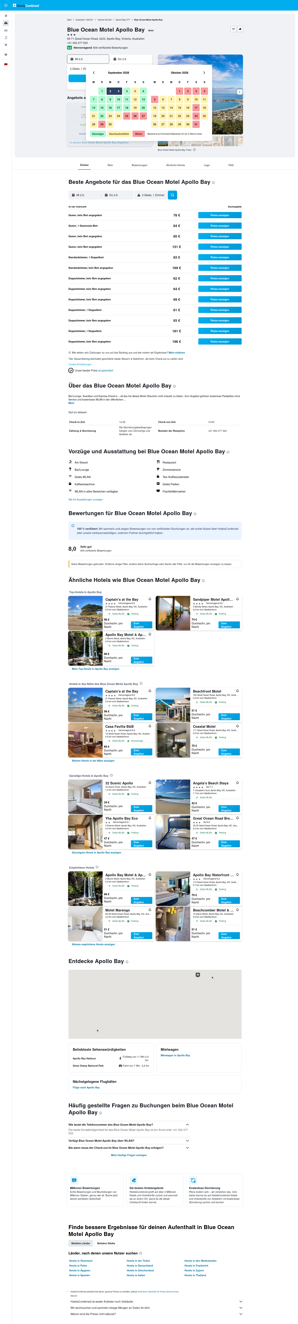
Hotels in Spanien (79, 1275)
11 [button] (126, 99)
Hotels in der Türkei (138, 1260)
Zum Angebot (139, 624)
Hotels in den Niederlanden (201, 1260)
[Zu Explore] (5, 44)
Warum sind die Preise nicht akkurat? (93, 1314)
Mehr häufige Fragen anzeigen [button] (129, 1155)
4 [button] (127, 91)
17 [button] (118, 108)
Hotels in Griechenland (140, 1270)
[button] (6, 5)
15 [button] (101, 108)
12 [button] (135, 99)
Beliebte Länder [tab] (80, 1243)
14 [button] (93, 108)
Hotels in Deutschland (140, 1265)
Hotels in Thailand (195, 1275)
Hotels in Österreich (81, 1260)
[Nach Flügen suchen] (5, 15)
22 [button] (101, 116)
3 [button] (118, 91)
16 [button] (110, 108)
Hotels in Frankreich (196, 1265)
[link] (95, 668)
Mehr (71, 403)
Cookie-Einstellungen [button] (80, 364)
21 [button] (93, 116)
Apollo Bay (121, 19)
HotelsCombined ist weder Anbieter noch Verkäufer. (102, 1301)
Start (69, 19)
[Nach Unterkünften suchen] (5, 23)
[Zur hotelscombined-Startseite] (25, 5)
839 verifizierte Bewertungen (110, 48)
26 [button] (135, 116)
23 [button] (110, 116)
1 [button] (102, 91)
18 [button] (126, 108)
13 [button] (143, 99)
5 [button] (135, 91)
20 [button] (143, 108)
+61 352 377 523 (77, 43)
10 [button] (118, 99)
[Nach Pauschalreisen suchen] (5, 37)
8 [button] (102, 99)
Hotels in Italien (136, 1275)
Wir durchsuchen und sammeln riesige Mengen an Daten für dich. (110, 1308)
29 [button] (101, 124)
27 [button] (143, 116)
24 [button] (118, 116)
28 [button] (93, 124)
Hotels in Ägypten (79, 1270)
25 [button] (126, 116)
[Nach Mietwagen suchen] (5, 30)
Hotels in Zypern (194, 1270)
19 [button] (135, 108)
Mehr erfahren (177, 352)
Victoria (101, 19)
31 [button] (196, 124)
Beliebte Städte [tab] (106, 1243)
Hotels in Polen (78, 1265)
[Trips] (5, 54)
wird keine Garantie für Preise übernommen (158, 1291)
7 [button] (94, 99)
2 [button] (110, 91)
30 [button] (110, 124)
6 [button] (143, 91)
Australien (80, 19)
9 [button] (110, 99)
